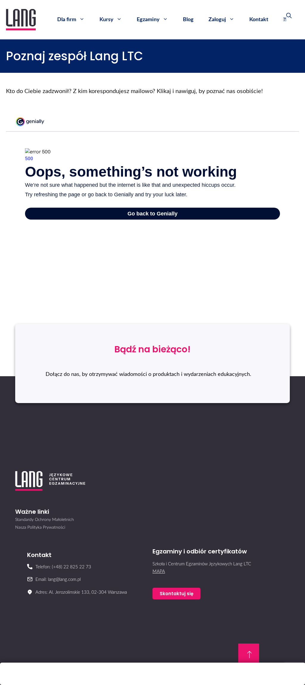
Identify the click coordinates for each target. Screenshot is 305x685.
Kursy (106, 19)
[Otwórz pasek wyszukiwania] (287, 19)
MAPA (158, 571)
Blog (188, 19)
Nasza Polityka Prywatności (40, 527)
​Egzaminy (148, 19)
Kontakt (258, 19)
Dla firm (66, 19)
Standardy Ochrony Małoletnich (44, 520)
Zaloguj (217, 19)
